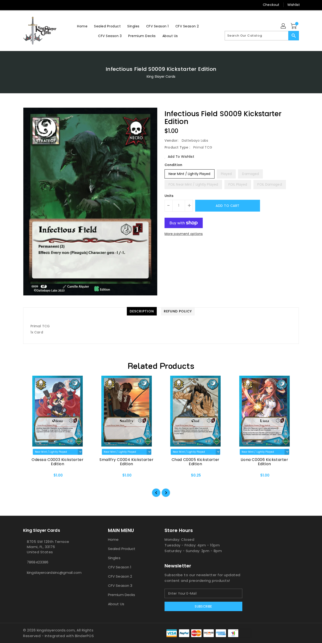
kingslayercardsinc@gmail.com (54, 572)
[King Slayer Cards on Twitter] (25, 4)
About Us (116, 603)
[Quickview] (30, 476)
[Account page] (283, 26)
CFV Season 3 (120, 585)
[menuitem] (82, 26)
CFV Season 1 (119, 567)
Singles (114, 557)
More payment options (184, 233)
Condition (173, 164)
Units (169, 195)
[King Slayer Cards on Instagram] (34, 4)
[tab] (142, 311)
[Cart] (294, 26)
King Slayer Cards (161, 76)
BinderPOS (84, 635)
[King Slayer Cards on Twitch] (52, 4)
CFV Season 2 (120, 576)
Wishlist (293, 4)
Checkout (271, 4)
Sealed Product (121, 548)
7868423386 (37, 562)
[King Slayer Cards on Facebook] (16, 4)
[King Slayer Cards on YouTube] (43, 4)
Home (113, 539)
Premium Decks (121, 594)
